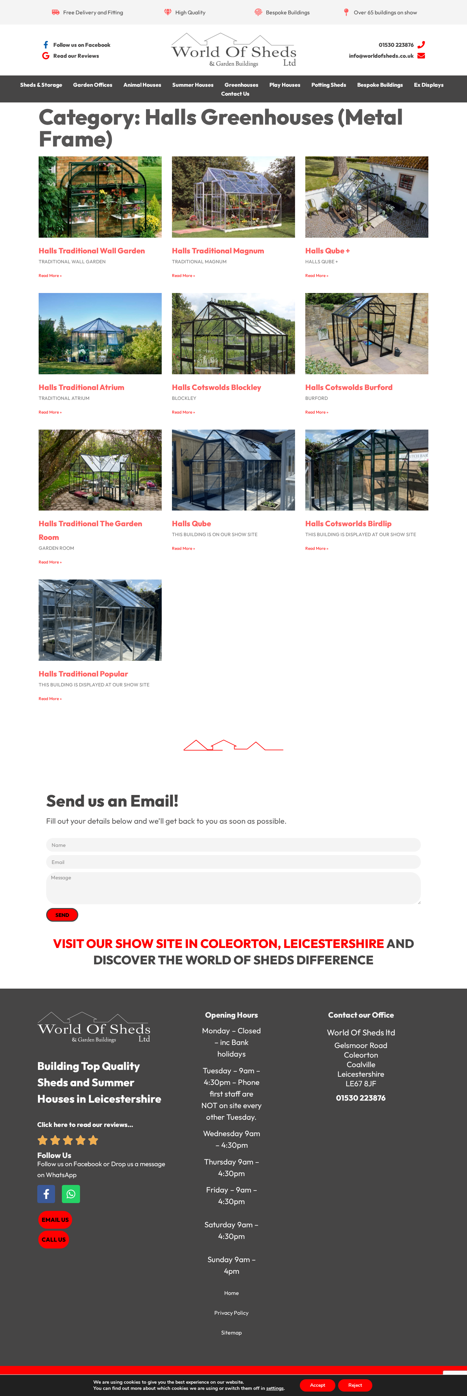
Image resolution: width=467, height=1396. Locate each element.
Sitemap (231, 1332)
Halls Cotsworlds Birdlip (348, 523)
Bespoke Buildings (380, 84)
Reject (355, 1385)
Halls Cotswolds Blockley (216, 387)
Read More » (50, 275)
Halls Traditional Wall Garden (92, 250)
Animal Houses (142, 84)
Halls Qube (191, 523)
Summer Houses (193, 84)
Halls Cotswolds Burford (349, 387)
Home (231, 1292)
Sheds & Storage (41, 84)
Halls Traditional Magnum (218, 250)
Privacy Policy (231, 1312)
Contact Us (235, 93)
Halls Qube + (327, 250)
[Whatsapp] (71, 1194)
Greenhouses (241, 84)
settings (275, 1388)
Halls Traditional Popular (83, 674)
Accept (317, 1385)
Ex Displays (429, 84)
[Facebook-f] (46, 1194)
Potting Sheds (328, 84)
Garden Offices (92, 84)
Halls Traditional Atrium (81, 387)
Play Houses (285, 84)
